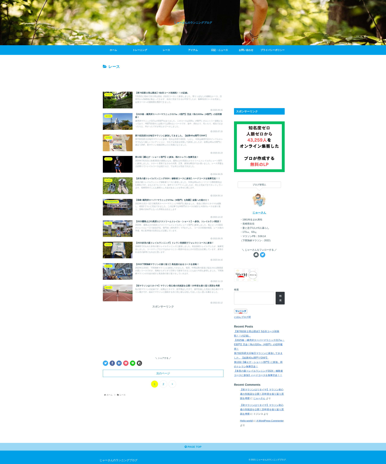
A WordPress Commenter (270, 420)
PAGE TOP (194, 446)
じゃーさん (259, 212)
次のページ (163, 373)
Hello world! (246, 420)
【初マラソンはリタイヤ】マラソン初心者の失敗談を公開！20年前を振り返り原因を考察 (262, 394)
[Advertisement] (163, 78)
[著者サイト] (256, 254)
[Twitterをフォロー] (262, 254)
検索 (236, 289)
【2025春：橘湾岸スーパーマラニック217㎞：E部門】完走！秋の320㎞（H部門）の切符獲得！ (259, 344)
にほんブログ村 (242, 317)
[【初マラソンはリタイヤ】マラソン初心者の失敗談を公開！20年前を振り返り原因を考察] (119, 363)
